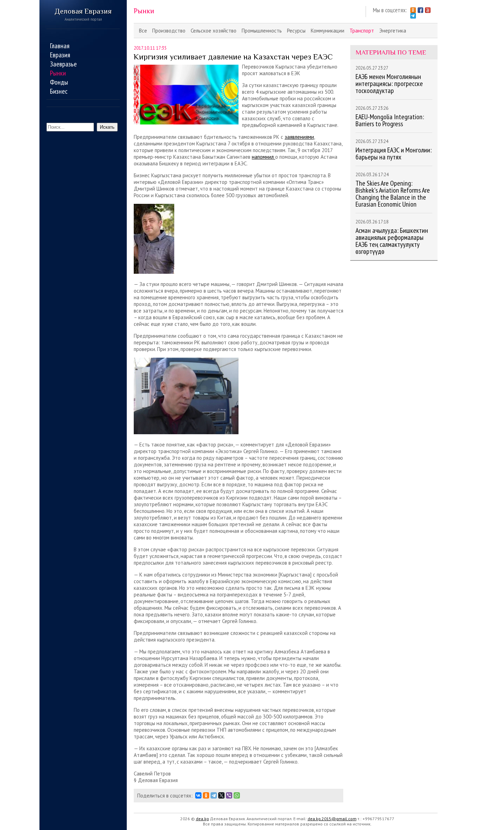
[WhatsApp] (237, 795)
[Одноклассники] (206, 795)
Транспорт (362, 30)
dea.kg (202, 818)
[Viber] (229, 795)
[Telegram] (214, 795)
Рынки (58, 73)
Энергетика (392, 30)
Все (143, 30)
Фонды (59, 82)
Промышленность (262, 30)
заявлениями (299, 137)
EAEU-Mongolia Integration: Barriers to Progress (389, 120)
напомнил (263, 156)
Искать (107, 127)
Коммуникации (327, 30)
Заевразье (63, 64)
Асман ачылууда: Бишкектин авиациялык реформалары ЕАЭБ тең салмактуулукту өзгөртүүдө (391, 241)
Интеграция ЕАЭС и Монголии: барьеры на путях (393, 153)
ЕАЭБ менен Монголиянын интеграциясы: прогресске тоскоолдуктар (389, 83)
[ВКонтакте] (198, 795)
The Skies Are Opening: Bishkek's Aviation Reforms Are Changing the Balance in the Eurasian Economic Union (392, 194)
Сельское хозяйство (213, 30)
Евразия (60, 54)
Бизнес (58, 91)
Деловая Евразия (83, 14)
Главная (59, 45)
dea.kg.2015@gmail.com (332, 818)
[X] (221, 795)
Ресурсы (296, 30)
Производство (168, 30)
